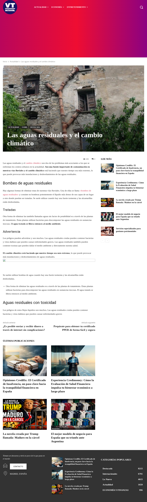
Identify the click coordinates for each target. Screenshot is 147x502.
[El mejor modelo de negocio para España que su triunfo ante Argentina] (73, 414)
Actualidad (14, 61)
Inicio (5, 61)
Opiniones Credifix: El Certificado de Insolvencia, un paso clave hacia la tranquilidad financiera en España (80, 461)
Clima (24, 127)
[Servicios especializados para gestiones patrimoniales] (107, 231)
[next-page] (107, 240)
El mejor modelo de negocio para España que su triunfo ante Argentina (71, 437)
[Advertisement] (73, 36)
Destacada (35, 127)
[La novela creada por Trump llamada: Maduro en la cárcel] (25, 414)
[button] (141, 7)
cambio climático (33, 163)
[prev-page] (103, 240)
